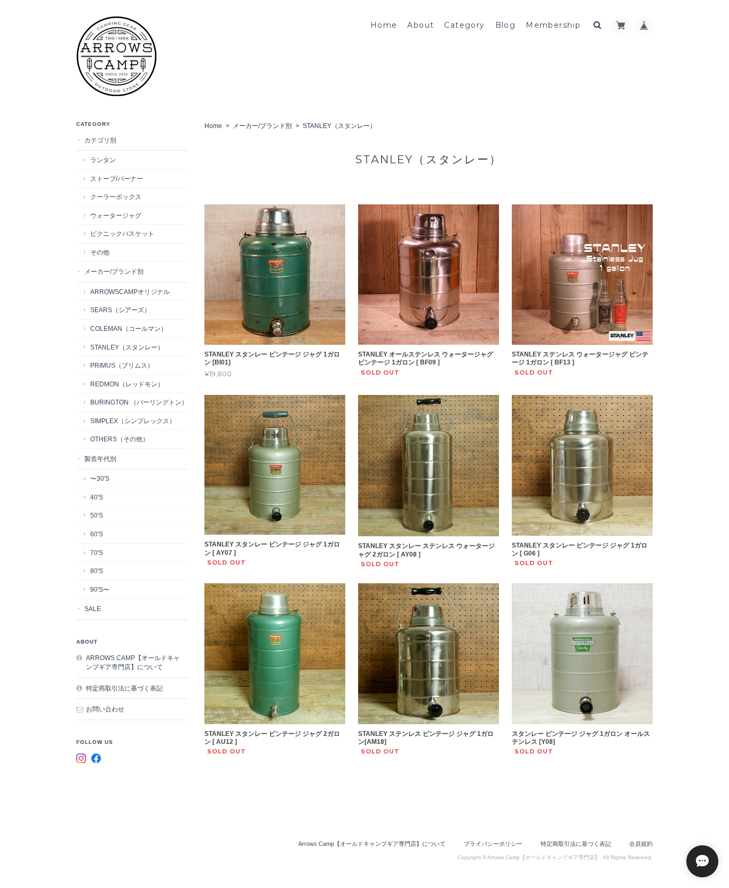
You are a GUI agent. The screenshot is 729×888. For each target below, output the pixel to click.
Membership (553, 25)
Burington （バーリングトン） (139, 402)
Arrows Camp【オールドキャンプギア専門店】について (133, 662)
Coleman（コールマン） (128, 328)
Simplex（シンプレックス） (133, 420)
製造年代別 (100, 458)
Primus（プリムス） (122, 365)
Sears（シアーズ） (120, 309)
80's (96, 570)
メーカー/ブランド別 (262, 126)
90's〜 (99, 589)
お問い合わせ (105, 708)
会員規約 (641, 844)
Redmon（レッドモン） (127, 383)
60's (96, 533)
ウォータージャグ (115, 215)
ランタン (103, 159)
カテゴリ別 (100, 140)
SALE (92, 608)
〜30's (99, 478)
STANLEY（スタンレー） (127, 347)
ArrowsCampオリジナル (130, 291)
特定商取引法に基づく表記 (124, 688)
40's (96, 497)
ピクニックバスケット (122, 233)
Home (384, 25)
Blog (505, 25)
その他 (99, 252)
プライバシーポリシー (493, 844)
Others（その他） (119, 438)
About (420, 25)
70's (96, 552)
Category (464, 25)
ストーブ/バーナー (116, 178)
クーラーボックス (115, 196)
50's (96, 515)
